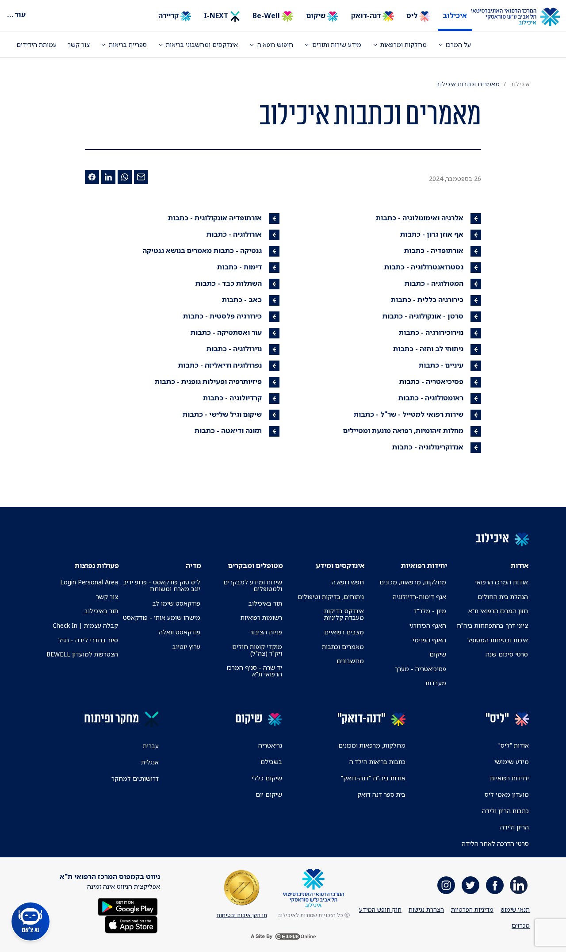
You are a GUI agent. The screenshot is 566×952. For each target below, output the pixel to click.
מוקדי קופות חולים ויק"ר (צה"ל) (257, 649)
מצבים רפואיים (344, 632)
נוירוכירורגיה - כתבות (431, 332)
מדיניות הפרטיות (472, 910)
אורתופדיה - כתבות (433, 250)
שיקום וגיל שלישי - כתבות (222, 414)
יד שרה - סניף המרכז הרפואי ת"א (254, 670)
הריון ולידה (514, 827)
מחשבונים (350, 660)
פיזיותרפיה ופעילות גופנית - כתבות (208, 381)
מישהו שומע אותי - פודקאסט (161, 617)
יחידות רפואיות (509, 778)
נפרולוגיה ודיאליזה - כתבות (220, 365)
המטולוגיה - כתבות (434, 283)
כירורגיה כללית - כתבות (427, 299)
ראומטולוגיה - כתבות (430, 398)
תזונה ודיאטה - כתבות (228, 430)
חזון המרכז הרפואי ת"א (498, 611)
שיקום (316, 15)
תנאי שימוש (515, 910)
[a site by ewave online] (283, 936)
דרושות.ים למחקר (135, 778)
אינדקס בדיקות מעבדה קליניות (344, 614)
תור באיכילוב (265, 603)
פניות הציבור (266, 632)
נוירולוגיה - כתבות (234, 348)
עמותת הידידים (36, 44)
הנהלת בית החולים (503, 596)
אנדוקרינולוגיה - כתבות (427, 447)
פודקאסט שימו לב (176, 603)
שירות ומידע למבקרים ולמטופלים (252, 585)
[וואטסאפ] (125, 177)
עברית (151, 745)
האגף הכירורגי (427, 625)
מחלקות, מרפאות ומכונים (371, 745)
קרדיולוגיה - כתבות (232, 398)
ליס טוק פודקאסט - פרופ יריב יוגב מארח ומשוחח (161, 585)
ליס (412, 15)
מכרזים (521, 925)
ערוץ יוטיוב (186, 646)
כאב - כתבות (242, 299)
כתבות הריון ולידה (505, 810)
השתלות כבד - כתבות (228, 283)
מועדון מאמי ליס (507, 794)
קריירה (169, 15)
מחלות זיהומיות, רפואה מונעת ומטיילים (403, 430)
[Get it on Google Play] (128, 906)
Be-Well (267, 15)
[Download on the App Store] (131, 924)
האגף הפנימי (429, 640)
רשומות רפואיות (261, 617)
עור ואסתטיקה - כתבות (226, 332)
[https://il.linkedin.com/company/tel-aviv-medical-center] (519, 885)
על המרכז (458, 44)
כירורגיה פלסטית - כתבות (222, 316)
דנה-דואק (366, 15)
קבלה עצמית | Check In (85, 625)
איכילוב (455, 15)
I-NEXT (217, 15)
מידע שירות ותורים (336, 44)
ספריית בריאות (128, 44)
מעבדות (435, 683)
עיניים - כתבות (441, 365)
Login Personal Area (89, 582)
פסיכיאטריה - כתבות (431, 381)
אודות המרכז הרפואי (501, 582)
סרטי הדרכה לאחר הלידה (495, 843)
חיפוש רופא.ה (275, 44)
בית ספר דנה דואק (381, 794)
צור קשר (79, 44)
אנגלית (150, 762)
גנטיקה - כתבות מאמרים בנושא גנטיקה (202, 250)
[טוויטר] (470, 885)
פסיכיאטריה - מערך (420, 668)
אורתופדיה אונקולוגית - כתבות (215, 218)
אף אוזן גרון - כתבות (431, 234)
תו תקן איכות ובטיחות (242, 915)
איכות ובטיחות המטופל (497, 640)
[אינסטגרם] (446, 885)
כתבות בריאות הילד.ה (377, 761)
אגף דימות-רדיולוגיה (419, 596)
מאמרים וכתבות (343, 646)
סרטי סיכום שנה (507, 654)
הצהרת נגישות (426, 910)
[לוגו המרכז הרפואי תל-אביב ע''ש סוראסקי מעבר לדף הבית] (522, 17)
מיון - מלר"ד (429, 611)
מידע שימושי (511, 761)
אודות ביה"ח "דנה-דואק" (373, 778)
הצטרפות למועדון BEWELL (82, 654)
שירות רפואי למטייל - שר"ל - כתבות (408, 414)
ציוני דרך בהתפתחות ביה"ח (492, 625)
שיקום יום (269, 794)
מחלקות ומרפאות (403, 44)
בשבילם (271, 761)
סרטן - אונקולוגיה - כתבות (422, 316)
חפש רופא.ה (348, 582)
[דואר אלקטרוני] (141, 177)
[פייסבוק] (92, 177)
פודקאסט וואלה (179, 632)
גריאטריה (270, 745)
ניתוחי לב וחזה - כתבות (428, 348)
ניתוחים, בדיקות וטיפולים (331, 596)
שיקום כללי (267, 778)
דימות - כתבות (239, 267)
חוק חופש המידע (380, 910)
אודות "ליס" (513, 745)
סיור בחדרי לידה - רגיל (88, 640)
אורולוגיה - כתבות (234, 234)
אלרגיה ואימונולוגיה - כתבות (419, 218)
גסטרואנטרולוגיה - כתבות (423, 267)
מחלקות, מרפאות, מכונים (412, 582)
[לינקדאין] (108, 177)
